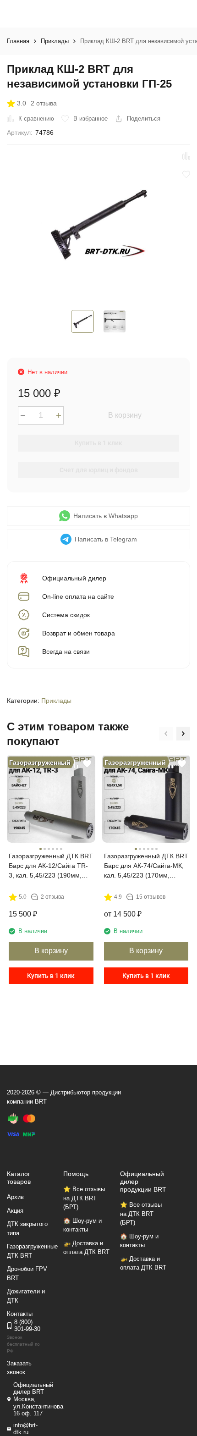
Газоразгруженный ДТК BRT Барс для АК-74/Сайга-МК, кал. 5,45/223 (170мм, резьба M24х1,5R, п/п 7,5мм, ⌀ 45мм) (146, 866)
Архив (15, 1196)
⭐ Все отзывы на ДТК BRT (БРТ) (84, 1198)
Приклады (55, 41)
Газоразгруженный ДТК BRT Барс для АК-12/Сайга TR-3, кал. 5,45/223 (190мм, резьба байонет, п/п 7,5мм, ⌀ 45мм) (51, 866)
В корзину (125, 415)
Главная (18, 41)
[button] (166, 733)
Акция (15, 1210)
